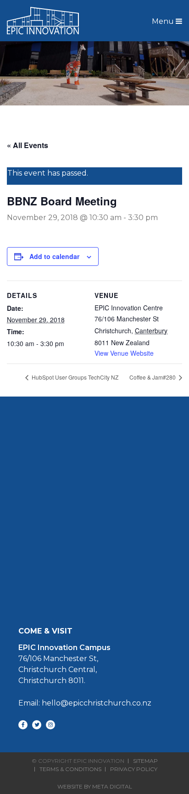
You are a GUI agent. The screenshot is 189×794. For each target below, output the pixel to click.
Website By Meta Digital (94, 786)
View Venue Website (124, 353)
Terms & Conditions (70, 769)
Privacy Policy (133, 769)
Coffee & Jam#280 (153, 377)
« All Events (27, 145)
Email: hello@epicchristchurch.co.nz (84, 703)
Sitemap (145, 761)
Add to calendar (54, 256)
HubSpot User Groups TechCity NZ (74, 377)
